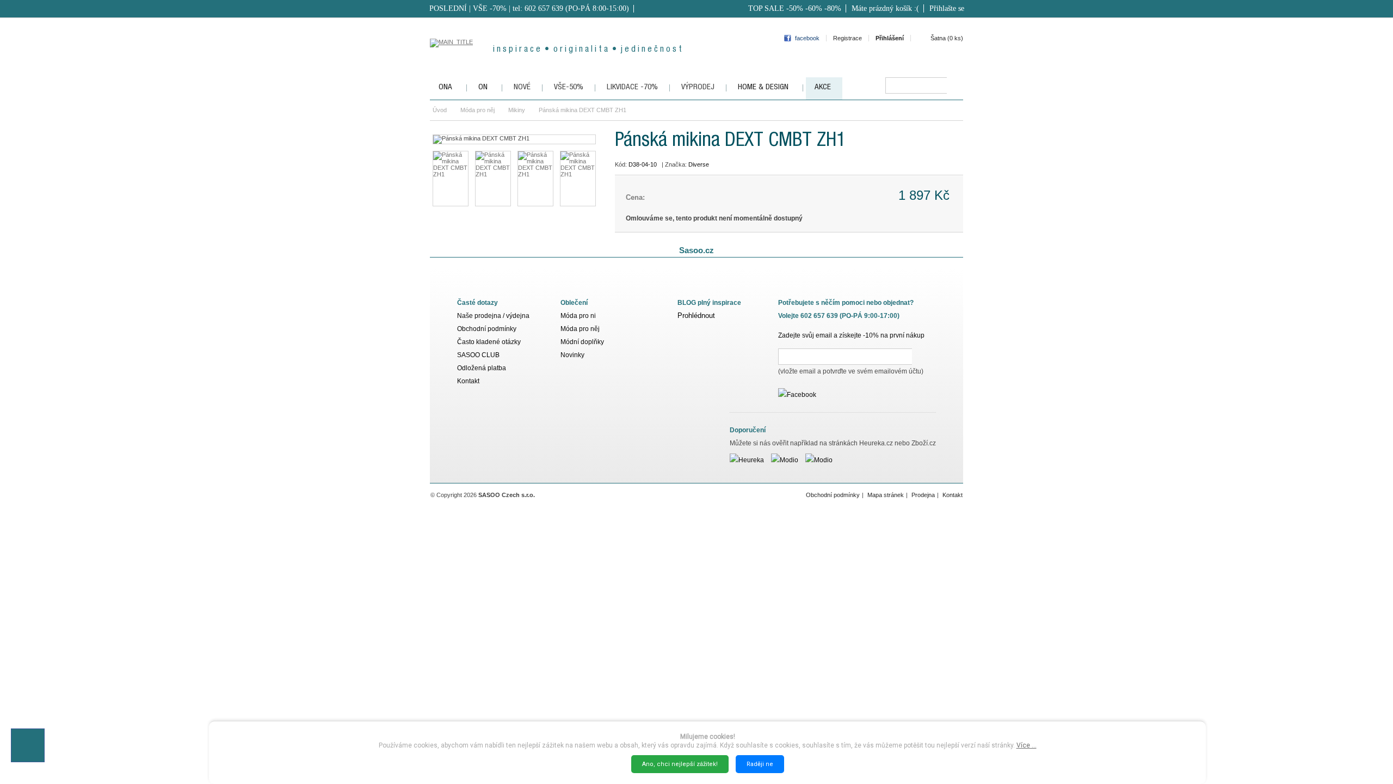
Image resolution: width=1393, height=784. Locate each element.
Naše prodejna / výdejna (493, 316)
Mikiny (516, 110)
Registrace (847, 38)
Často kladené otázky (489, 342)
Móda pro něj (477, 110)
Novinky (572, 355)
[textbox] (916, 85)
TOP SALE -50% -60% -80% (794, 8)
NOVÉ (522, 87)
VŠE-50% (568, 87)
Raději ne (760, 764)
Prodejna (923, 495)
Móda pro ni (578, 316)
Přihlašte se (946, 8)
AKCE (823, 87)
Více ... (1026, 745)
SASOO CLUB (478, 355)
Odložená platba (481, 368)
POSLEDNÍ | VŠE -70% (468, 8)
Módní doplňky (582, 342)
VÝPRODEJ (697, 87)
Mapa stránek (885, 495)
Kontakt (468, 381)
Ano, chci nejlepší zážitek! (680, 764)
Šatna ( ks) (946, 38)
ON (483, 87)
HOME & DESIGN (763, 87)
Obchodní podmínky (486, 329)
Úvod (440, 110)
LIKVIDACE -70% (632, 87)
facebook (807, 38)
